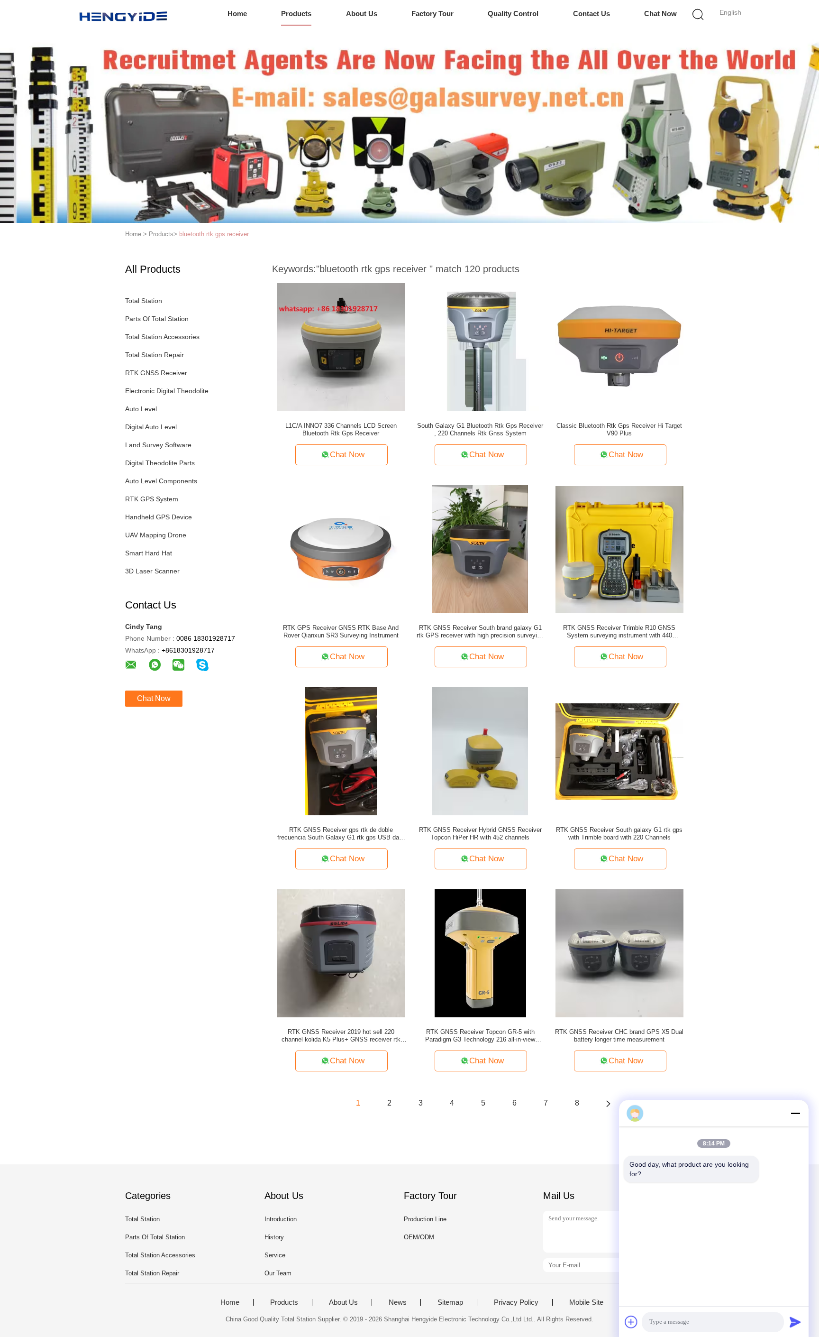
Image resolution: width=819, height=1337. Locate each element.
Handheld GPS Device (158, 517)
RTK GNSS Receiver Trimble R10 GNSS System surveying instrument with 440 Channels (619, 631)
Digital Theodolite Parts (160, 463)
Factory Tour (432, 13)
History (274, 1237)
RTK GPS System (151, 499)
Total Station (143, 300)
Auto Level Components (161, 481)
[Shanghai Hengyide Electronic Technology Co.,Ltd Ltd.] (124, 16)
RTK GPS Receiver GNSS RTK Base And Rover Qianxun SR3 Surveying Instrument (341, 631)
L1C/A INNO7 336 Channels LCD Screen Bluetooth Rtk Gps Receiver (341, 429)
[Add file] (631, 1321)
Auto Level (141, 409)
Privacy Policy (516, 1302)
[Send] (795, 1321)
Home (237, 13)
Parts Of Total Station (157, 319)
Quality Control (513, 13)
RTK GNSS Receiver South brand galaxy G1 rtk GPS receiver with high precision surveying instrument (480, 631)
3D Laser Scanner (152, 571)
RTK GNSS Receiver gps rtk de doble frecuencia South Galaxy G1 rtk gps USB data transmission (340, 833)
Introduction (280, 1219)
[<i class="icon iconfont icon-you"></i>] (608, 1103)
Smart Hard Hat (148, 553)
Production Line (425, 1219)
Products (296, 13)
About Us (361, 13)
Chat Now (660, 13)
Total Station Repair (154, 355)
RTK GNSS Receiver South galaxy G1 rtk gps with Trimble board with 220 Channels (619, 833)
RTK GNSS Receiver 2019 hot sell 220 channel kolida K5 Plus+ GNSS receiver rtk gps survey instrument (341, 1035)
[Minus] (795, 1113)
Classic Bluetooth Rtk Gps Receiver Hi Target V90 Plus (619, 429)
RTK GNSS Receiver (156, 373)
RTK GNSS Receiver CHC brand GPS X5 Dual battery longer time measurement (619, 1035)
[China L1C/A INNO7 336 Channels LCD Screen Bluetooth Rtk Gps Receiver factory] (341, 346)
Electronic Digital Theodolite (167, 391)
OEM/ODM (419, 1237)
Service (274, 1255)
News (398, 1302)
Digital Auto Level (151, 427)
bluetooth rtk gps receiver (214, 234)
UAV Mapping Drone (155, 535)
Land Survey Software (158, 445)
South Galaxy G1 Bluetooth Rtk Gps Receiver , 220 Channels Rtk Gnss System (480, 429)
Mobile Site (586, 1302)
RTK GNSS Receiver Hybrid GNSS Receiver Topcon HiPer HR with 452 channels (480, 833)
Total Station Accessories (162, 337)
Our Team (277, 1273)
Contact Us (591, 13)
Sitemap (450, 1302)
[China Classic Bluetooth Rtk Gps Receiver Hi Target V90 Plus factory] (619, 346)
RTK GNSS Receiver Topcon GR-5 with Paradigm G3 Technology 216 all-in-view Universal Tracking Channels (480, 1035)
